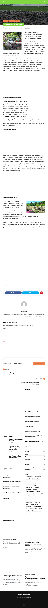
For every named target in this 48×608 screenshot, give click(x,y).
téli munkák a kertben (33, 508)
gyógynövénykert (29, 487)
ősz (37, 512)
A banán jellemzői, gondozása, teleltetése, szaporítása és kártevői (12, 576)
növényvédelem (33, 500)
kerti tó (35, 493)
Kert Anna (24, 311)
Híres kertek (27, 461)
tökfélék (40, 508)
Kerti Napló (27, 464)
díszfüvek (40, 480)
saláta (35, 502)
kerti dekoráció (7, 285)
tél (26, 508)
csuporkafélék (33, 480)
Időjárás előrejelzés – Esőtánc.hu (34, 441)
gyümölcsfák (37, 487)
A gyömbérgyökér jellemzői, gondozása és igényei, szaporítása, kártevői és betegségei (15, 448)
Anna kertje (29, 597)
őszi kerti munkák (29, 515)
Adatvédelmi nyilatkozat (24, 599)
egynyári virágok (29, 483)
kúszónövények (34, 495)
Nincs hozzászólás (27, 28)
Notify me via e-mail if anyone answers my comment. (13, 363)
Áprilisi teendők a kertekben (9, 539)
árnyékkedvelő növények (36, 510)
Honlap (4, 353)
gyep (35, 485)
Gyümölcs (27, 459)
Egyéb (26, 454)
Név (4, 341)
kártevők (27, 495)
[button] (3, 2)
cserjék (27, 480)
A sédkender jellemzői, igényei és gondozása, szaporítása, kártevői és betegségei (33, 544)
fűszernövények (29, 485)
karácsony (38, 491)
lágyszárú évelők (29, 497)
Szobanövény (28, 469)
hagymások (35, 489)
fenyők (35, 483)
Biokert (26, 449)
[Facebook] (24, 604)
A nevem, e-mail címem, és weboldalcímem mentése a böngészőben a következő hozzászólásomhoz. (22, 360)
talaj (39, 502)
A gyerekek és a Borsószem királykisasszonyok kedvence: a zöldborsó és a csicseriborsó (35, 578)
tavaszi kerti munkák (34, 504)
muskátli (41, 497)
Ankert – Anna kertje (24, 595)
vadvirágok (28, 510)
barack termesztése (37, 476)
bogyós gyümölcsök (35, 478)
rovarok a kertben (29, 502)
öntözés (27, 512)
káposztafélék (40, 493)
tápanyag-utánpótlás (37, 506)
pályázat (39, 500)
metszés (35, 497)
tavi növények (28, 506)
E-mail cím (5, 347)
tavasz (27, 504)
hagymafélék (28, 489)
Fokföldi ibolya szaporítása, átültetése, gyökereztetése (16, 440)
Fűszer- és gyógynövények (31, 456)
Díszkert (5, 20)
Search (22, 390)
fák (39, 483)
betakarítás (28, 478)
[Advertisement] (24, 83)
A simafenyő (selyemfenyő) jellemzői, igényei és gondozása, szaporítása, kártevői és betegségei (15, 456)
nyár (27, 500)
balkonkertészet (29, 476)
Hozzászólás (5, 328)
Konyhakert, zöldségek (14, 20)
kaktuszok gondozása (30, 491)
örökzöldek (33, 512)
